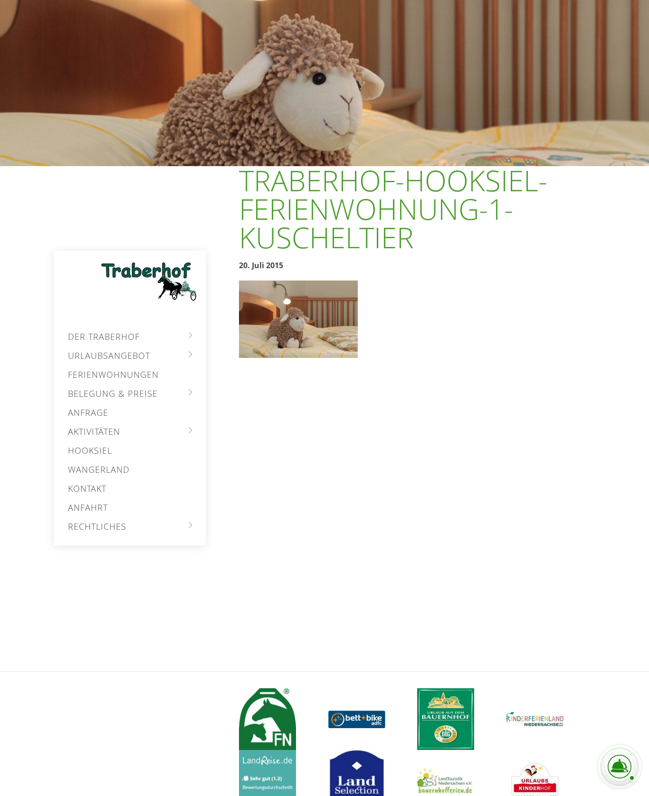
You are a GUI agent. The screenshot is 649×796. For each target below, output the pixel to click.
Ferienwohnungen (113, 374)
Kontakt (87, 488)
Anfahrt (88, 507)
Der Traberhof (104, 336)
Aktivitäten (94, 431)
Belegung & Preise (113, 393)
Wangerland (99, 469)
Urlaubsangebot (109, 355)
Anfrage (88, 412)
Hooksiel (90, 450)
